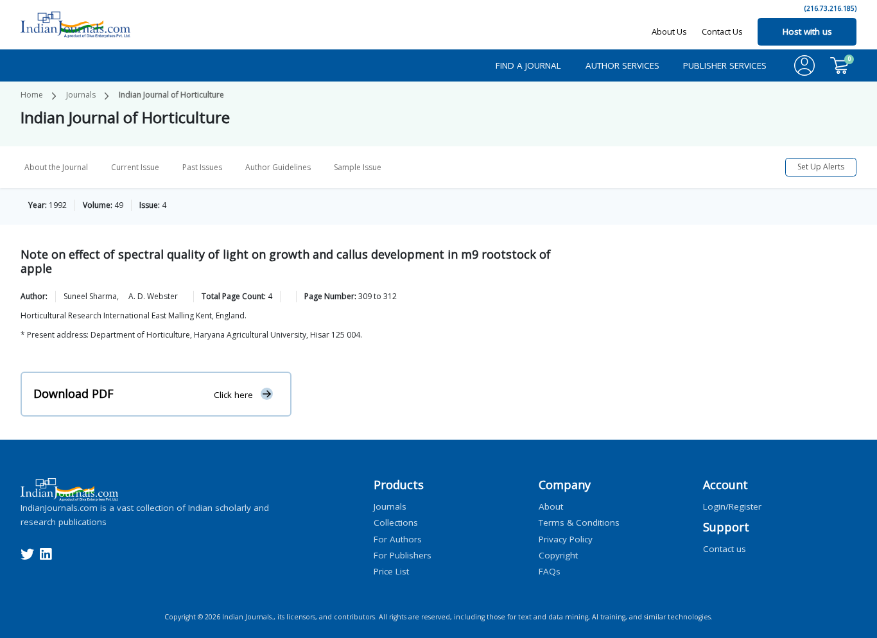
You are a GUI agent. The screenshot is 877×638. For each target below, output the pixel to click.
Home (32, 94)
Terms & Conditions (579, 522)
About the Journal (56, 167)
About (551, 506)
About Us (669, 31)
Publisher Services (725, 65)
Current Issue (135, 167)
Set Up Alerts (820, 166)
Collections (396, 522)
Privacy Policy (566, 538)
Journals (81, 94)
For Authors (398, 538)
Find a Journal (528, 65)
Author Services (622, 65)
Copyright (558, 554)
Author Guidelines (278, 167)
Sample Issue (357, 167)
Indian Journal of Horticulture (171, 94)
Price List (391, 571)
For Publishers (402, 554)
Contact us (724, 548)
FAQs (549, 571)
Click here (233, 394)
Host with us (807, 31)
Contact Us (722, 31)
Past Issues (202, 167)
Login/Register (732, 506)
